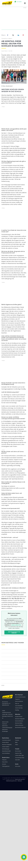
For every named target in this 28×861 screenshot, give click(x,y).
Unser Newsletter (19, 705)
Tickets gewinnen (5, 766)
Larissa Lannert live (16, 625)
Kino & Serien (18, 751)
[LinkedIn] (18, 35)
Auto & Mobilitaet (6, 753)
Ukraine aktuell (5, 742)
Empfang (17, 710)
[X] (12, 35)
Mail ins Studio (5, 722)
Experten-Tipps (18, 753)
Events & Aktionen (19, 701)
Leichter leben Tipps (19, 755)
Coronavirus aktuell (6, 740)
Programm (17, 699)
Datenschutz (5, 725)
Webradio (20, 780)
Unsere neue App (18, 707)
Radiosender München (20, 779)
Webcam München (19, 725)
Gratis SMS (17, 759)
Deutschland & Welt (6, 751)
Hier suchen (17, 766)
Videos (16, 744)
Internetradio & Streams (20, 697)
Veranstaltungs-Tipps (19, 757)
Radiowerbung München (11, 780)
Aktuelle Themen (18, 716)
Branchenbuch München (20, 727)
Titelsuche (4, 759)
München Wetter (18, 723)
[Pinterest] (23, 35)
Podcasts (17, 740)
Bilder (16, 742)
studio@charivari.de (6, 712)
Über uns (17, 703)
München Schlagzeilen (20, 718)
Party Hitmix (5, 762)
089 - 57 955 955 (9, 714)
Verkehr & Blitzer (5, 746)
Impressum (4, 723)
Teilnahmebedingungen (7, 727)
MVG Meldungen (5, 749)
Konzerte (4, 764)
